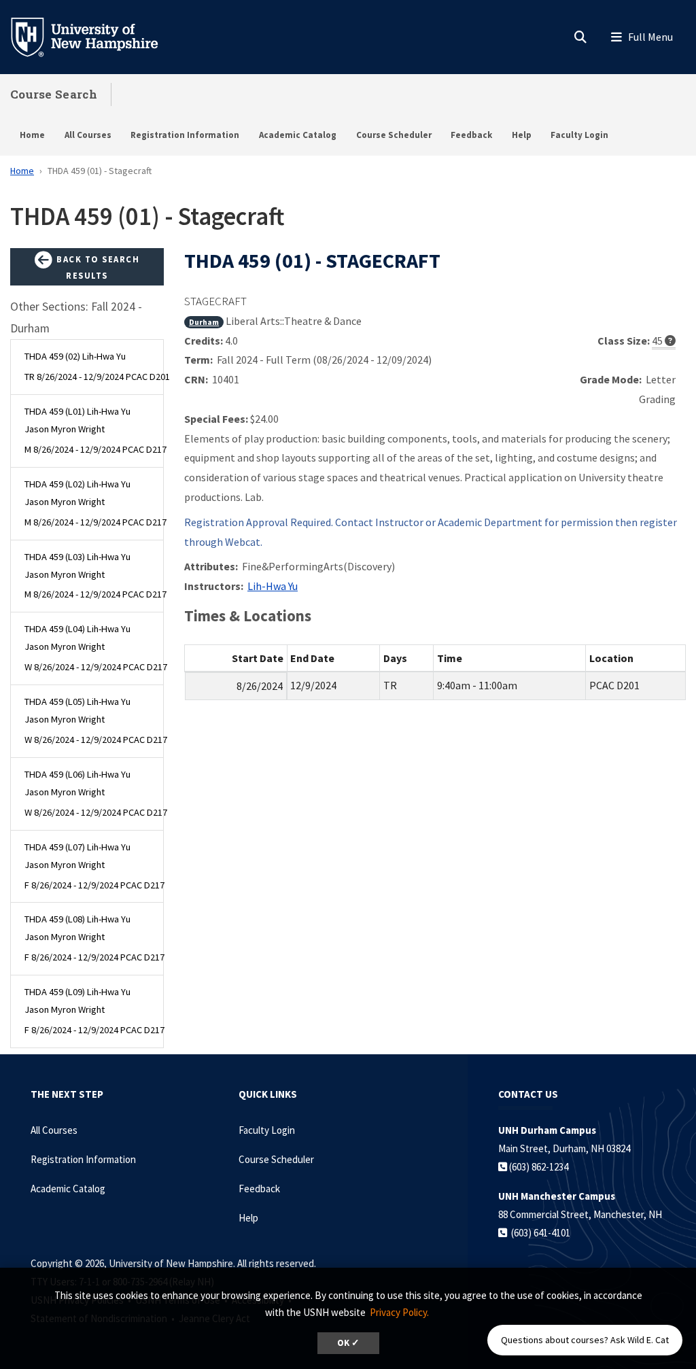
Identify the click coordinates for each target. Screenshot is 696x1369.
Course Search (53, 94)
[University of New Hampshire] (95, 36)
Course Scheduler (394, 135)
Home (32, 135)
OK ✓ (348, 1343)
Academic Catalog (297, 135)
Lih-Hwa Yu (272, 586)
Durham (204, 322)
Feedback (471, 135)
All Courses (88, 135)
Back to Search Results (97, 267)
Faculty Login (579, 135)
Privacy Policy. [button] (399, 1312)
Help (522, 135)
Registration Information (184, 135)
